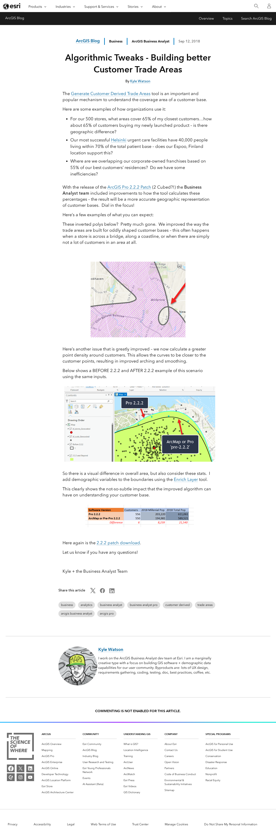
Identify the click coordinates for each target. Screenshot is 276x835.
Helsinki (118, 139)
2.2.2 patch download (118, 542)
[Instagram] (20, 777)
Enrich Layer (186, 479)
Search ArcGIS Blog (256, 18)
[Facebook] (11, 768)
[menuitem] (59, 744)
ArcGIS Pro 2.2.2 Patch (129, 187)
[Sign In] (269, 6)
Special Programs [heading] (218, 734)
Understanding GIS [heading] (137, 734)
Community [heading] (91, 734)
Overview (206, 18)
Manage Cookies (176, 824)
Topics (227, 18)
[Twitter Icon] (93, 592)
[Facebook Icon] (102, 592)
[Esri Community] (11, 777)
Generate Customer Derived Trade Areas (111, 93)
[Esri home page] (12, 6)
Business (115, 41)
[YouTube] (30, 777)
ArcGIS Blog (14, 18)
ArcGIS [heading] (46, 734)
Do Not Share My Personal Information (230, 824)
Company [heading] (171, 734)
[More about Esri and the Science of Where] (20, 747)
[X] (20, 768)
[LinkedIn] (30, 768)
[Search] (256, 6)
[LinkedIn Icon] (112, 592)
